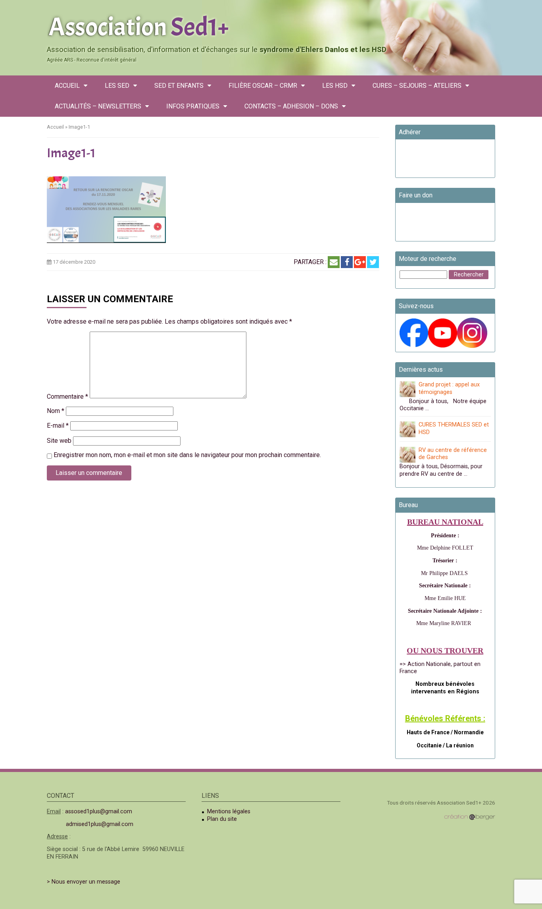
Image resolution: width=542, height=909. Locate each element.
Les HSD (335, 85)
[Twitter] (373, 262)
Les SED (117, 85)
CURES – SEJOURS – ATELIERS (417, 85)
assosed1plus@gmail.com (98, 811)
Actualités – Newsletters (98, 106)
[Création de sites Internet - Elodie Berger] (469, 817)
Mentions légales (228, 811)
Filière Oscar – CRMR (263, 85)
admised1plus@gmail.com (99, 824)
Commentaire (67, 396)
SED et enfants (179, 85)
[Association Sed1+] (271, 25)
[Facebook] (347, 262)
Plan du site (222, 819)
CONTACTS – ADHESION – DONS (291, 106)
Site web (59, 440)
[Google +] (360, 262)
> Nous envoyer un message (83, 881)
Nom (55, 411)
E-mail (58, 425)
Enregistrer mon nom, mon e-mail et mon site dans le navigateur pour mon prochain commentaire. (187, 455)
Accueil (67, 85)
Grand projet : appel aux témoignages (449, 388)
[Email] (334, 262)
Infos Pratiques (192, 106)
